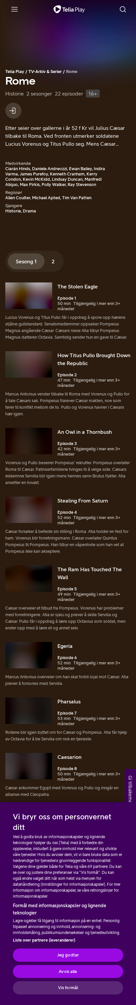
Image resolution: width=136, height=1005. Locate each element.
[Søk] (123, 9)
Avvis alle (68, 971)
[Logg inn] (13, 111)
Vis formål (68, 987)
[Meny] (14, 9)
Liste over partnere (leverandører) (44, 940)
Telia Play (14, 71)
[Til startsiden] (69, 9)
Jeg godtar (68, 954)
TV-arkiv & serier (45, 71)
